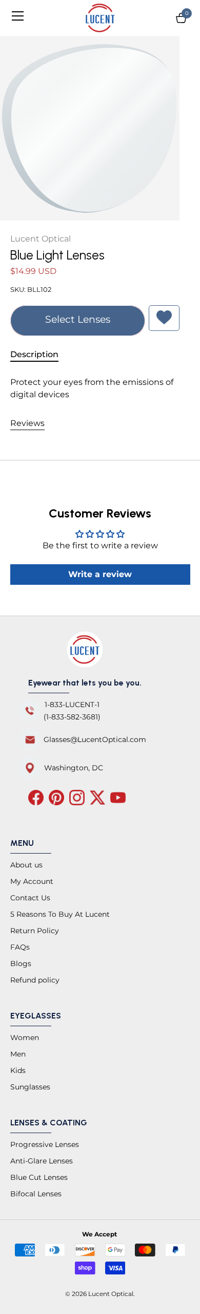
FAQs (20, 947)
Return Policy (34, 930)
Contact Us (30, 897)
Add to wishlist (164, 318)
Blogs (20, 963)
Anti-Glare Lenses (41, 1160)
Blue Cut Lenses (39, 1177)
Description (34, 354)
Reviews (27, 423)
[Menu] (21, 16)
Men (18, 1054)
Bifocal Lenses (36, 1193)
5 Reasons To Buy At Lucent (60, 914)
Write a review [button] (100, 574)
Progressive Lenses (44, 1144)
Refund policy (34, 980)
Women (24, 1037)
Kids (18, 1070)
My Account (31, 881)
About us (26, 864)
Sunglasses (30, 1086)
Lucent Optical (40, 239)
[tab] (39, 354)
